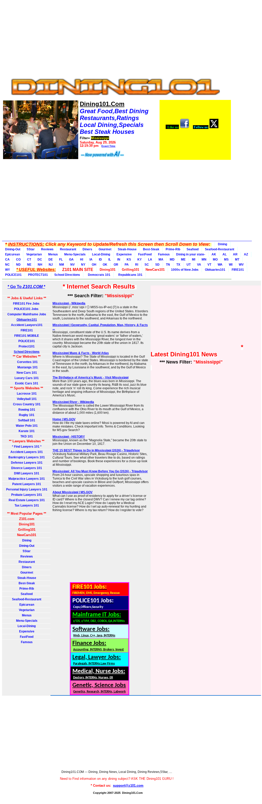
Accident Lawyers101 (27, 325)
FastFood (145, 254)
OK (105, 264)
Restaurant (68, 249)
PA (127, 264)
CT (29, 259)
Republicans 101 (129, 275)
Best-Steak (151, 249)
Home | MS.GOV (64, 419)
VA (199, 264)
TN (168, 264)
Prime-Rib (173, 249)
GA (71, 259)
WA (220, 264)
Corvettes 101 (27, 362)
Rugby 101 (26, 415)
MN (204, 259)
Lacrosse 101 (27, 393)
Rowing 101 (26, 409)
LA (150, 259)
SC (147, 264)
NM (61, 264)
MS (226, 259)
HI (81, 259)
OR (116, 264)
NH (40, 264)
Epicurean (12, 254)
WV (241, 264)
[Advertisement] (116, 37)
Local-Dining (101, 254)
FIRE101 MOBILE (26, 336)
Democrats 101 (98, 275)
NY (83, 264)
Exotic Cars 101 (26, 383)
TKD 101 (26, 436)
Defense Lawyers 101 (27, 462)
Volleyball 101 (27, 399)
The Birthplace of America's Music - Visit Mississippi (90, 377)
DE (50, 259)
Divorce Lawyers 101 (26, 468)
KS (129, 259)
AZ (246, 254)
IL (109, 259)
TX (178, 264)
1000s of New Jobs (185, 269)
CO (18, 259)
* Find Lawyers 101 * (27, 446)
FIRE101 (238, 269)
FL (61, 259)
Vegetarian (34, 254)
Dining (222, 244)
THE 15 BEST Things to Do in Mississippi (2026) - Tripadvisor (96, 450)
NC (7, 264)
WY (7, 269)
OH (94, 264)
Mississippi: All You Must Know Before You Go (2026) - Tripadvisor (100, 471)
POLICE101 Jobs (26, 309)
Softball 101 (26, 420)
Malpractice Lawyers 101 (26, 479)
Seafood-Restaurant (219, 249)
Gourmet (105, 249)
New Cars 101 (27, 372)
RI (136, 264)
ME (183, 259)
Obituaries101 (215, 269)
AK (214, 254)
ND (18, 264)
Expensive (124, 254)
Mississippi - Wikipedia (69, 303)
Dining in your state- (190, 254)
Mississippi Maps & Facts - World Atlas (81, 353)
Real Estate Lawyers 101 (27, 500)
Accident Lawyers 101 (26, 452)
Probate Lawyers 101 (26, 495)
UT (189, 264)
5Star (31, 249)
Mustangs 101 (27, 367)
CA (7, 259)
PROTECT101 (38, 275)
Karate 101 (27, 431)
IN (118, 259)
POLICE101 (13, 275)
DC (39, 259)
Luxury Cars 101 (27, 378)
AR (235, 254)
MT (237, 259)
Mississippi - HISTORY (69, 436)
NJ (51, 264)
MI (193, 259)
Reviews (47, 249)
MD (172, 259)
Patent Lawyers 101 (26, 484)
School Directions (67, 275)
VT (209, 264)
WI (230, 264)
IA (91, 259)
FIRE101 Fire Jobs (26, 303)
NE (29, 264)
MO (215, 259)
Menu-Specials (75, 254)
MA (161, 259)
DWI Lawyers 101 (26, 473)
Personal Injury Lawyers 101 (26, 489)
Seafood (193, 249)
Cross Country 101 (27, 404)
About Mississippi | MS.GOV (73, 492)
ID (100, 259)
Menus (53, 254)
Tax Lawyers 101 (27, 505)
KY (139, 259)
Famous (164, 254)
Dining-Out (12, 249)
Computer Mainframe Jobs (26, 314)
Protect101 (27, 346)
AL (224, 254)
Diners (87, 249)
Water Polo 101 (27, 425)
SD (157, 264)
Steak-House (127, 249)
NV (72, 264)
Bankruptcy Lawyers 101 (26, 457)
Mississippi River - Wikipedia (73, 402)
